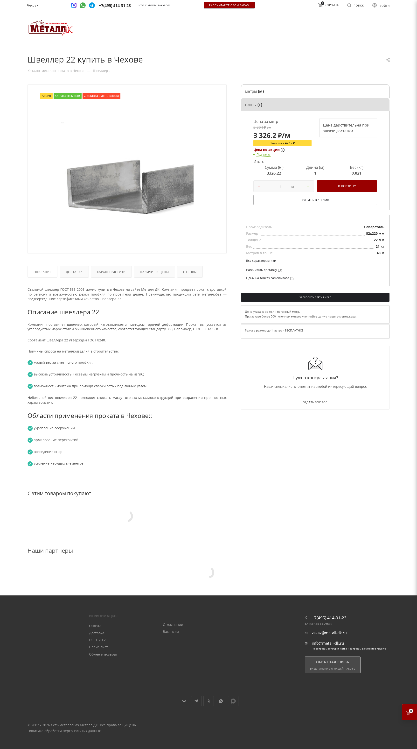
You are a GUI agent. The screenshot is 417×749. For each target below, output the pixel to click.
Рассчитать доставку (261, 270)
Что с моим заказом (154, 5)
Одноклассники (208, 701)
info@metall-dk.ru (328, 643)
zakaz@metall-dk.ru (329, 633)
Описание (42, 272)
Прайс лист (98, 647)
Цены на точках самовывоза (267, 278)
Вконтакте (184, 701)
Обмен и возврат (103, 654)
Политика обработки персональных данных (64, 730)
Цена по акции (266, 149)
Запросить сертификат (315, 297)
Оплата (95, 625)
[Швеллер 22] (127, 172)
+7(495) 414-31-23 (329, 618)
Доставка (74, 272)
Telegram (196, 701)
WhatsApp (221, 701)
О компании (173, 624)
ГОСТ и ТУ (97, 640)
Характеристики (111, 272)
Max (233, 701)
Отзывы (190, 272)
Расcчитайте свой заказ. (229, 5)
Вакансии (171, 631)
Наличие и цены (154, 272)
